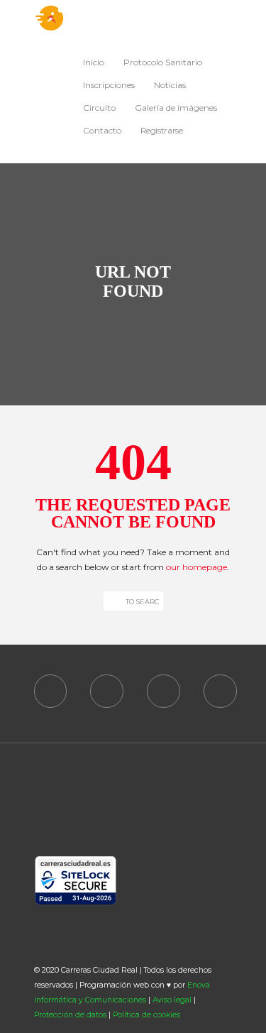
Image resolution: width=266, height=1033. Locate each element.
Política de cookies (146, 1015)
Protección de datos (70, 1015)
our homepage (196, 567)
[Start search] (111, 601)
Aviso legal (172, 1000)
